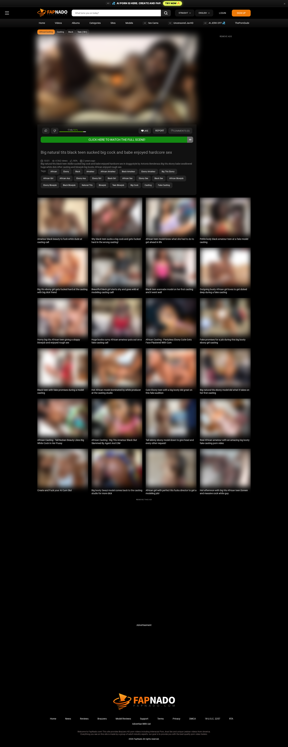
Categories (95, 23)
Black (70, 32)
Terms (160, 718)
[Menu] (7, 13)
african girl (48, 178)
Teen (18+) (82, 32)
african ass (65, 178)
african (53, 171)
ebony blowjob (50, 185)
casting (148, 185)
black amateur (128, 171)
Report (159, 130)
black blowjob (69, 185)
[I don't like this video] (54, 131)
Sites (113, 23)
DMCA (192, 718)
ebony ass (81, 178)
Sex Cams (151, 23)
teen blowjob (118, 185)
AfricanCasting (46, 32)
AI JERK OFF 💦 (214, 23)
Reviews (84, 718)
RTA (231, 718)
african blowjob (176, 178)
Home (42, 23)
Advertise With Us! (141, 724)
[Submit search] (166, 13)
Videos (58, 23)
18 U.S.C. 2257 (212, 718)
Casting (60, 32)
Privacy (176, 718)
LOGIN (222, 13)
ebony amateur (148, 171)
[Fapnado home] (144, 709)
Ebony (66, 171)
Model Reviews (123, 718)
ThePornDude (242, 23)
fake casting (164, 185)
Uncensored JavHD (181, 23)
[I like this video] (46, 131)
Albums (76, 23)
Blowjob (102, 185)
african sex (127, 178)
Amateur (90, 171)
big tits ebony (168, 171)
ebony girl (96, 178)
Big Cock (134, 185)
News (68, 718)
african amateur (108, 171)
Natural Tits (87, 185)
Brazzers (102, 718)
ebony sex (143, 178)
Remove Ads (226, 36)
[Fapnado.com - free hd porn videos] (52, 13)
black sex (158, 178)
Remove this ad (144, 499)
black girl (112, 178)
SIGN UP (241, 13)
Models (129, 23)
